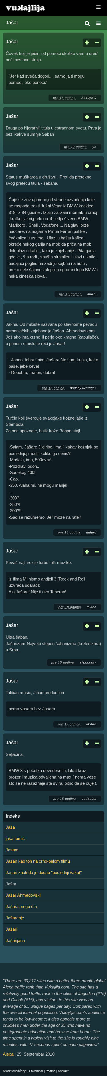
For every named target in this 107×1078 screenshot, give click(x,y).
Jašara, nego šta (21, 906)
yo (94, 146)
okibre (91, 724)
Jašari (11, 929)
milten (91, 607)
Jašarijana (15, 940)
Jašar (12, 41)
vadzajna (89, 798)
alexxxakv (88, 662)
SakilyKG (88, 97)
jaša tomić (15, 838)
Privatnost (36, 1071)
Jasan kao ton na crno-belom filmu (38, 861)
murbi (91, 294)
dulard (91, 532)
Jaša (10, 827)
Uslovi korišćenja (15, 1071)
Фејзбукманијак (83, 388)
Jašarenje (15, 917)
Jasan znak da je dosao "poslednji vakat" (44, 872)
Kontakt (63, 1071)
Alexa (8, 1054)
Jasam (12, 849)
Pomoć (50, 1071)
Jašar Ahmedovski (23, 895)
